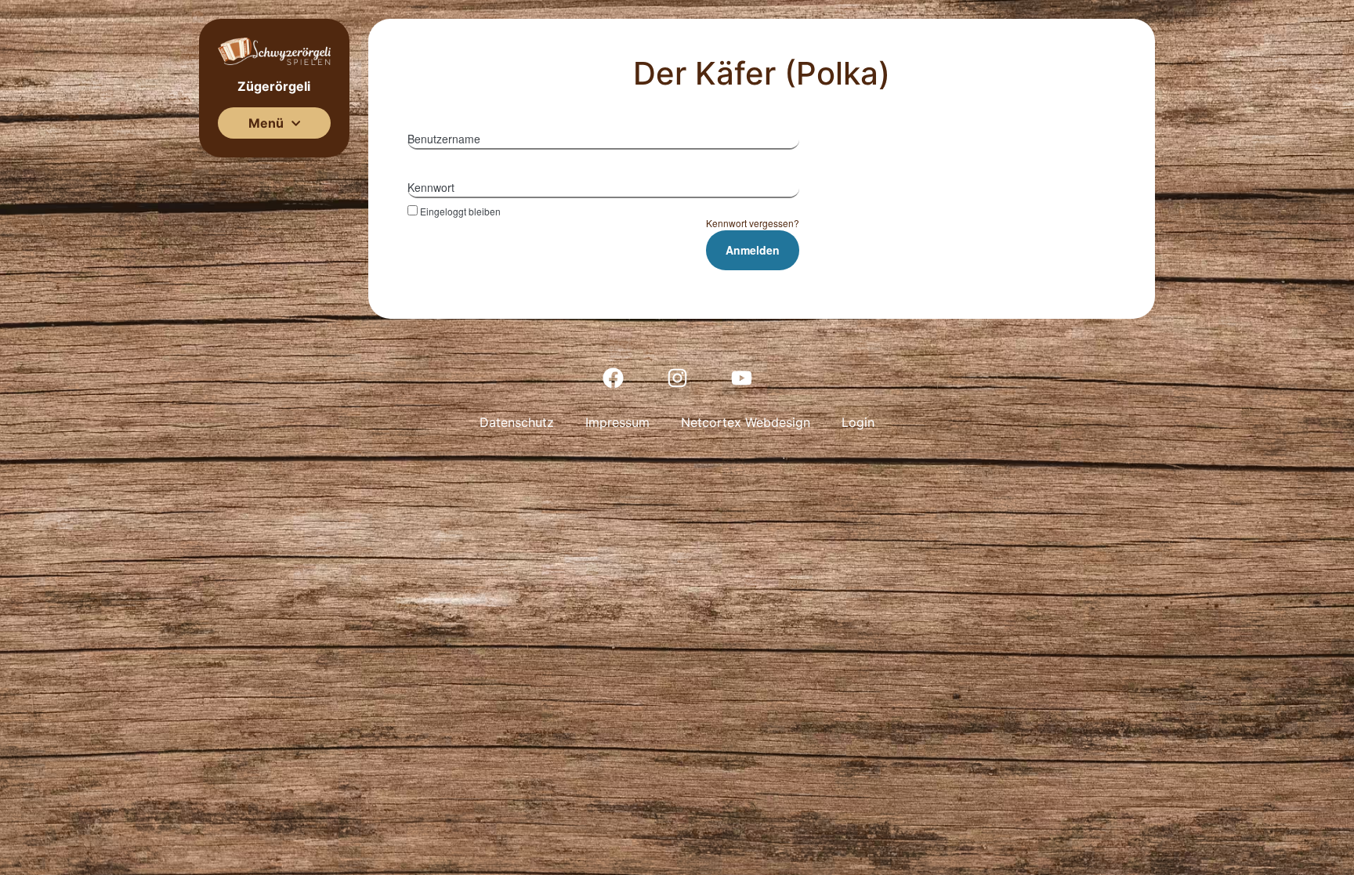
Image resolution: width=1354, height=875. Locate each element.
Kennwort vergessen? (752, 223)
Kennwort (430, 187)
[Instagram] (677, 377)
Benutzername (443, 138)
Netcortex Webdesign (745, 422)
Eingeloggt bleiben (460, 210)
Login (858, 422)
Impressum (617, 422)
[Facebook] (613, 377)
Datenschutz (517, 422)
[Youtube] (741, 377)
